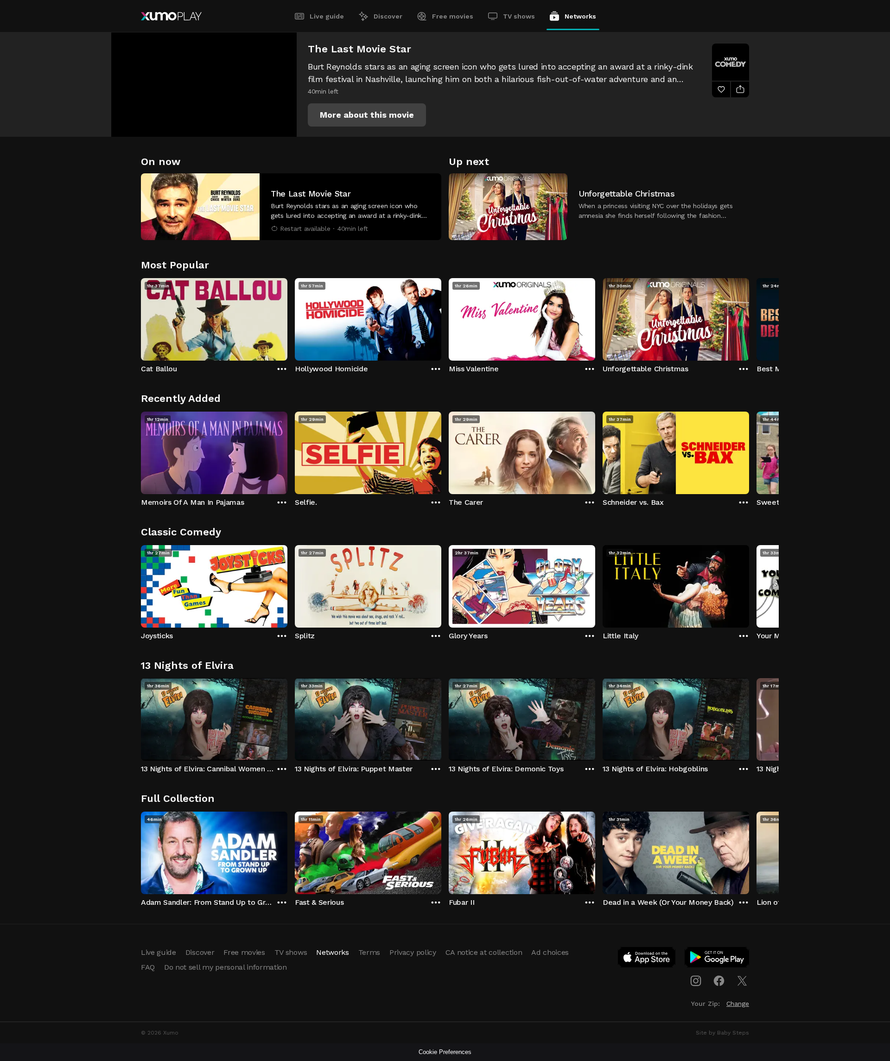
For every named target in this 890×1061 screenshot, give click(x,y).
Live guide (327, 16)
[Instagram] (696, 981)
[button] (367, 115)
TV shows (519, 16)
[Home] (171, 16)
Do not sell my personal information (225, 967)
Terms (369, 952)
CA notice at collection (483, 952)
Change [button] (737, 1003)
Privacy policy (412, 952)
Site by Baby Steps (722, 1032)
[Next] (749, 317)
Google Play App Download (717, 959)
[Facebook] (719, 981)
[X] (742, 981)
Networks (580, 16)
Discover (388, 16)
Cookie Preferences (445, 1051)
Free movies (452, 16)
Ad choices (550, 952)
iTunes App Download (647, 959)
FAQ (148, 967)
